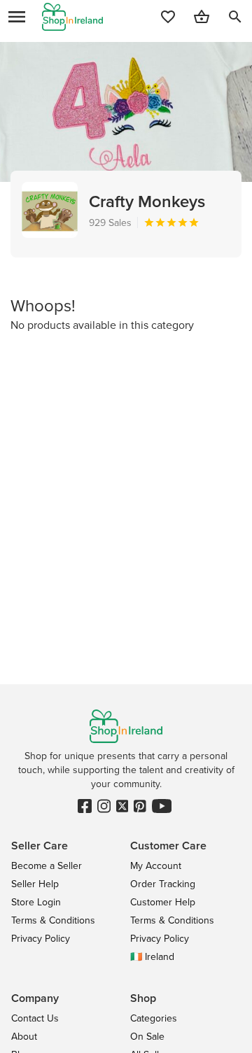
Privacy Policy (40, 938)
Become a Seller (46, 865)
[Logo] (72, 17)
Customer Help (162, 902)
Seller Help (35, 884)
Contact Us (35, 1018)
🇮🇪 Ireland (152, 956)
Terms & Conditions (53, 920)
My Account (155, 865)
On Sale (147, 1036)
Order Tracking (162, 884)
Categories (153, 1018)
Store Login (36, 902)
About (24, 1036)
